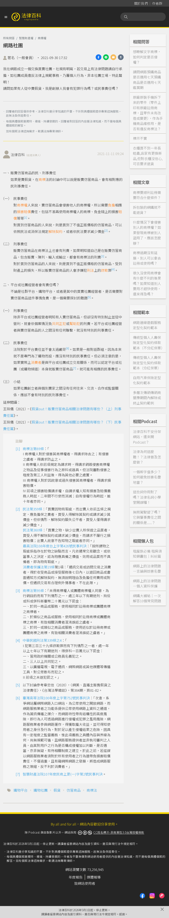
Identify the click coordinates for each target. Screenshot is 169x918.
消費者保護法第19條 (39, 566)
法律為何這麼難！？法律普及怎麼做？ (147, 457)
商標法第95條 (33, 590)
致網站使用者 (84, 883)
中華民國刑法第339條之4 (42, 640)
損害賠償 (24, 211)
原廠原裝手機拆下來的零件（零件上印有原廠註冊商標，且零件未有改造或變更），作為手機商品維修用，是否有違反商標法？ (148, 113)
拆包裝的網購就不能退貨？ (147, 210)
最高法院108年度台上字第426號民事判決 (55, 545)
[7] (74, 368)
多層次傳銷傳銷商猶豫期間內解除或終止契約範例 (147, 398)
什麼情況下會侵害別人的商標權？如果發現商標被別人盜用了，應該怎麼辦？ (147, 232)
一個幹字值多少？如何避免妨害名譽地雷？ (147, 477)
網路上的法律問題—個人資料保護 (147, 583)
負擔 (111, 205)
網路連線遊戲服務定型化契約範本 (147, 325)
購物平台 (21, 790)
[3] (102, 256)
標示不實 (140, 138)
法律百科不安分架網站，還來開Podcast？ (147, 437)
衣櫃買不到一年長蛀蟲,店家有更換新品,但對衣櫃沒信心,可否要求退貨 (148, 155)
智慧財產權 (26, 38)
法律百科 (26, 154)
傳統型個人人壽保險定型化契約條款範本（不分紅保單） (148, 342)
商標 (42, 179)
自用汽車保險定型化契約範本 (147, 380)
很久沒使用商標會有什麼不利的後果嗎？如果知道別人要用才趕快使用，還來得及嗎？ (147, 283)
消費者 (36, 362)
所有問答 (9, 38)
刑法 (90, 270)
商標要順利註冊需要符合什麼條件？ (147, 195)
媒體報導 (94, 877)
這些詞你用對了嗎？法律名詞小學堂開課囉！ (147, 497)
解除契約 (55, 231)
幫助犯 (74, 323)
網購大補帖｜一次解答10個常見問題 (147, 598)
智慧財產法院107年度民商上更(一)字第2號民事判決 (63, 774)
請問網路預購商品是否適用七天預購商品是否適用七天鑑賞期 (147, 79)
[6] (67, 348)
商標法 (92, 790)
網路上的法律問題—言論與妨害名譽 (147, 568)
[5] (89, 297)
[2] (106, 230)
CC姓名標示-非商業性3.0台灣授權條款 (118, 832)
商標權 (42, 38)
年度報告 (76, 877)
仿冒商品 (74, 790)
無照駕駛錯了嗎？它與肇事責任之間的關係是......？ (147, 517)
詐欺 (104, 270)
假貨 (57, 790)
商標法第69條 (33, 448)
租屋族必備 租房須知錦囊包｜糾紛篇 (147, 553)
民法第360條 (32, 530)
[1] (25, 217)
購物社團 (41, 790)
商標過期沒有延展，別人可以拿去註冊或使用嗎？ (147, 258)
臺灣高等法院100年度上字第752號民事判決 (56, 697)
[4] (113, 269)
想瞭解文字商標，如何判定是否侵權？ (147, 57)
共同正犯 (59, 323)
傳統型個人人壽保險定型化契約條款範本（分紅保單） (147, 362)
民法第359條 (32, 508)
